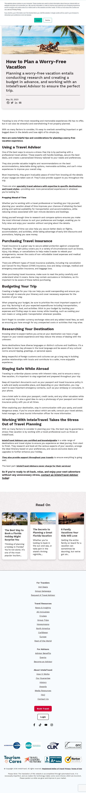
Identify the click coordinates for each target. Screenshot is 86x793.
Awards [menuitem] (43, 686)
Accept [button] (38, 20)
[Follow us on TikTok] (40, 725)
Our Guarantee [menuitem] (43, 678)
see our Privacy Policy (14, 9)
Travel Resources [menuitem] (43, 603)
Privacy (68, 769)
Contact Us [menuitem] (43, 699)
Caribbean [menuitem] (43, 632)
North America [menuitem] (43, 628)
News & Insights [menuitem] (43, 607)
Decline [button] (47, 20)
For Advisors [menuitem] (43, 649)
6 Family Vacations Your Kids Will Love (69, 532)
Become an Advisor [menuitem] (43, 661)
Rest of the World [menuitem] (43, 641)
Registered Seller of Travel (53, 769)
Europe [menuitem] (43, 636)
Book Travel (43, 708)
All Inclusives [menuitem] (43, 612)
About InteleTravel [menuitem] (43, 670)
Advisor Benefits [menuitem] (43, 653)
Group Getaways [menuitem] (43, 591)
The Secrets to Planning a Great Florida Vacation (42, 532)
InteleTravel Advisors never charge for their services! (44, 466)
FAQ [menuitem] (43, 695)
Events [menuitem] (43, 657)
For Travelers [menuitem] (43, 583)
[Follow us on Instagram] (51, 725)
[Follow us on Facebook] (34, 725)
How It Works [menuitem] (43, 674)
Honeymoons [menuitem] (43, 624)
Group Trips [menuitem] (43, 620)
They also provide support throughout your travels (27, 457)
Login (43, 717)
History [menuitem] (43, 682)
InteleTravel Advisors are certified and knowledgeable (29, 440)
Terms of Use (76, 769)
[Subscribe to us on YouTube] (46, 725)
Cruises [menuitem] (43, 616)
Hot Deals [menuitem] (43, 587)
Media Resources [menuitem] (43, 690)
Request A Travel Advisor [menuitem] (43, 595)
